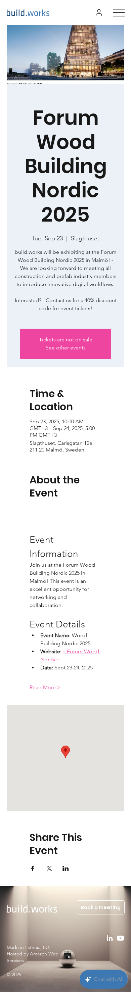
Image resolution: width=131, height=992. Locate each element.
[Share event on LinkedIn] (65, 868)
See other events (66, 347)
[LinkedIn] (109, 938)
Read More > (45, 687)
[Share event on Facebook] (33, 868)
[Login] (99, 12)
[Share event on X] (49, 868)
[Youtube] (120, 938)
